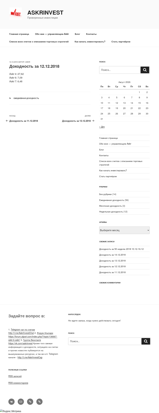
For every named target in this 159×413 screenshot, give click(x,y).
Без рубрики (105, 194)
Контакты (91, 33)
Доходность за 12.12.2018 (112, 266)
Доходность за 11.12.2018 (112, 272)
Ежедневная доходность (26, 98)
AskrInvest (45, 12)
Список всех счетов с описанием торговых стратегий (39, 41)
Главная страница (19, 33)
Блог (77, 33)
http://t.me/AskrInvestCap (30, 357)
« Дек (102, 126)
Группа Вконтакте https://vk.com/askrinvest (24, 341)
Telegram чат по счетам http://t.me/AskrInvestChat (21, 331)
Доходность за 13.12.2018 (112, 260)
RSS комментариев (18, 382)
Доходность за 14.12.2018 (112, 254)
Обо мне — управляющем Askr (52, 33)
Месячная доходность (110, 205)
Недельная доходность (111, 211)
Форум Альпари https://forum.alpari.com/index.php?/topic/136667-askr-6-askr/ (32, 336)
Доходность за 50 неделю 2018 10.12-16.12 (121, 248)
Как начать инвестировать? (90, 41)
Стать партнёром (120, 41)
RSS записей (15, 376)
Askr (27, 62)
